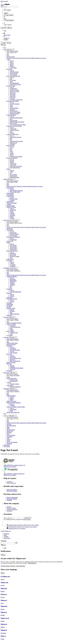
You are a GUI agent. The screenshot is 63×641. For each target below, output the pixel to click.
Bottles (11, 400)
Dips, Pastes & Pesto (15, 167)
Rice (11, 149)
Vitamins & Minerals (12, 276)
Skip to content (4, 1)
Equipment (6, 388)
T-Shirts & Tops (14, 332)
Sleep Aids (9, 315)
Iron (11, 287)
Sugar (11, 105)
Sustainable (14, 323)
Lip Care (12, 351)
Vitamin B (12, 282)
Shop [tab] (5, 548)
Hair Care (9, 363)
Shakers (12, 398)
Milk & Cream (13, 123)
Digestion (9, 432)
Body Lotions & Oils (15, 361)
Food (5, 49)
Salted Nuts (12, 97)
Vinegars (12, 133)
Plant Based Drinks (14, 177)
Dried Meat (12, 94)
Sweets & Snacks (11, 85)
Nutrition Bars (13, 88)
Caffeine (12, 263)
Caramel (12, 212)
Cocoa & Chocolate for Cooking (18, 124)
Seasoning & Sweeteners (13, 101)
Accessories (10, 335)
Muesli (11, 65)
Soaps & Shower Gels (15, 358)
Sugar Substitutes (14, 108)
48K (23, 525)
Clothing (6, 317)
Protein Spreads (13, 73)
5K (22, 526)
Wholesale (9, 500)
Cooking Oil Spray (14, 130)
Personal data (7, 538)
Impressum (6, 533)
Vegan (17, 58)
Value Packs (7, 445)
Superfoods (9, 289)
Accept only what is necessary (8, 566)
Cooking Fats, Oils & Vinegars (14, 126)
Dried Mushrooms (14, 83)
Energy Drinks (13, 235)
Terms (5, 535)
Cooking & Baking (11, 115)
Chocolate (12, 98)
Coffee (11, 171)
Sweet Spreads (13, 74)
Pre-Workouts (13, 239)
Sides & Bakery (10, 145)
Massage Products (11, 344)
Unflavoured (13, 210)
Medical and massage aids (13, 412)
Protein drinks (13, 232)
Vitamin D (12, 284)
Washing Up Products (15, 386)
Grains (11, 152)
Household (6, 372)
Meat (11, 138)
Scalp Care (12, 369)
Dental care (9, 370)
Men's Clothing (10, 331)
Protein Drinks (13, 176)
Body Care (9, 354)
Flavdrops (12, 109)
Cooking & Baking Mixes (16, 117)
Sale (5, 47)
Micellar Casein (13, 198)
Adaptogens (10, 297)
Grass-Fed (13, 58)
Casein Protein (10, 196)
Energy (8, 441)
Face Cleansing (13, 352)
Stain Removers (14, 381)
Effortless (19, 323)
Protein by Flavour (11, 207)
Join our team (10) (11, 483)
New (8, 55)
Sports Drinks (10, 230)
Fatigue (8, 439)
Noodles (12, 153)
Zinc (11, 286)
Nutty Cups (12, 92)
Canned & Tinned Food (12, 134)
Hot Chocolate (13, 174)
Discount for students (12, 491)
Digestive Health (11, 308)
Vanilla (11, 211)
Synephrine (12, 266)
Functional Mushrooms (15, 291)
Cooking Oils (13, 128)
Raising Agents (13, 120)
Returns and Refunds (12, 498)
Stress (8, 427)
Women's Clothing (11, 324)
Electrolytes (9, 228)
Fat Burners (9, 260)
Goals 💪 (6, 415)
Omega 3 (12, 301)
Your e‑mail (7, 518)
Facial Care (9, 345)
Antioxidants (10, 304)
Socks (11, 328)
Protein (5, 179)
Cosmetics (6, 337)
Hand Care (12, 359)
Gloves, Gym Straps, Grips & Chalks (16, 406)
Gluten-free (22, 58)
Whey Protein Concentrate (16, 190)
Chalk (11, 411)
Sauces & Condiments (12, 158)
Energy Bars (13, 255)
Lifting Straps (13, 409)
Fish (11, 140)
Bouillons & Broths (14, 113)
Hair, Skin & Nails (11, 425)
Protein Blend (10, 201)
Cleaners (9, 382)
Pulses (11, 151)
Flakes (11, 62)
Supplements (7, 268)
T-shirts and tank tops (15, 327)
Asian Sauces (13, 163)
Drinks (8, 169)
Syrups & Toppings (14, 104)
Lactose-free (29, 58)
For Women (10, 305)
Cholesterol (9, 436)
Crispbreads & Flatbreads (16, 156)
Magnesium (13, 279)
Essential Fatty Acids (12, 298)
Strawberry (12, 215)
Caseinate (12, 200)
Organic (9, 58)
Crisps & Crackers (14, 90)
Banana (12, 217)
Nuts (11, 79)
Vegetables (12, 144)
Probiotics (12, 311)
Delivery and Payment (12, 497)
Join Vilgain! (7, 446)
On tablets (12, 405)
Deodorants (12, 357)
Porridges (12, 66)
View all (12, 61)
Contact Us (9, 481)
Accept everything (20, 566)
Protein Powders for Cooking (17, 122)
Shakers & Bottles (11, 395)
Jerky (11, 257)
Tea (11, 173)
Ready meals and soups (15, 137)
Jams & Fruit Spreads (15, 112)
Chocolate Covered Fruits (16, 99)
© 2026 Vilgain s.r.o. (6, 531)
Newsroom (9, 511)
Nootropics (9, 302)
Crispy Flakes (13, 67)
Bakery (11, 155)
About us (9, 506)
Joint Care (9, 293)
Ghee (11, 131)
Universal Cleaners (14, 384)
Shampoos (12, 366)
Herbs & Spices (13, 110)
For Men (9, 307)
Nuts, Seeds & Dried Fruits (13, 76)
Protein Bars (13, 253)
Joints (8, 428)
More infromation (32, 563)
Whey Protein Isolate (15, 192)
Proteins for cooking (12, 203)
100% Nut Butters (14, 72)
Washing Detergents (12, 378)
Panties (11, 330)
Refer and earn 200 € (12, 489)
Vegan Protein (10, 194)
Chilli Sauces (13, 165)
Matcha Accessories (11, 401)
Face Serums (13, 348)
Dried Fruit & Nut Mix (15, 84)
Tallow (16, 343)
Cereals (8, 59)
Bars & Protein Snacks (12, 250)
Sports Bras (12, 325)
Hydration (9, 443)
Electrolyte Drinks (14, 234)
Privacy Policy (27, 519)
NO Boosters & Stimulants (13, 237)
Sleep (8, 434)
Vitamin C (12, 283)
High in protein (35, 58)
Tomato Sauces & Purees (16, 166)
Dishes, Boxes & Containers (14, 402)
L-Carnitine (12, 264)
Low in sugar (42, 58)
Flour (11, 119)
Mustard (12, 162)
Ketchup (12, 160)
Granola (12, 63)
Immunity (9, 424)
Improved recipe (11, 56)
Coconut (12, 218)
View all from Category (12, 51)
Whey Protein (10, 187)
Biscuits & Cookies (14, 91)
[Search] (2, 7)
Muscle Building (11, 429)
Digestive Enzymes (14, 314)
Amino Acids (10, 241)
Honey (11, 106)
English (6, 39)
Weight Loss (10, 431)
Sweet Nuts (12, 95)
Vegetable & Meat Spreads (16, 141)
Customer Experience (12, 509)
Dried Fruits (13, 80)
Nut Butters (9, 69)
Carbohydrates (10, 259)
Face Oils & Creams (15, 350)
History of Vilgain (11, 508)
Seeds (11, 81)
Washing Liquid (14, 379)
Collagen (9, 204)
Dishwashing (10, 385)
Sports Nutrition (8, 220)
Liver (8, 438)
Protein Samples (11, 205)
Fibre (11, 312)
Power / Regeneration (12, 442)
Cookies (6, 536)
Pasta (11, 148)
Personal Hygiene (11, 362)
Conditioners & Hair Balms (16, 368)
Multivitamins (13, 280)
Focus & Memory (11, 435)
